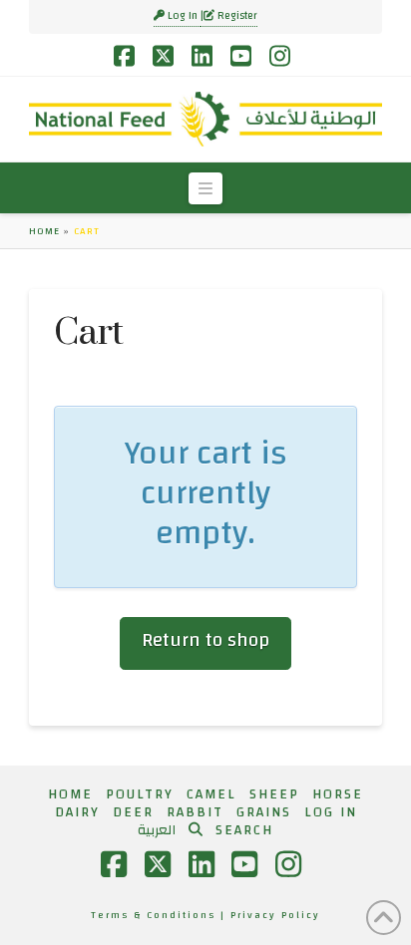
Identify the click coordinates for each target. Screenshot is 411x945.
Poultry (140, 794)
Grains (263, 812)
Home (44, 231)
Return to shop (205, 640)
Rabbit (195, 812)
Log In (183, 16)
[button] (205, 188)
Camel (211, 794)
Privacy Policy (275, 915)
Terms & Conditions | (160, 915)
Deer (133, 812)
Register (235, 16)
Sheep (274, 794)
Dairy (77, 812)
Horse (337, 794)
